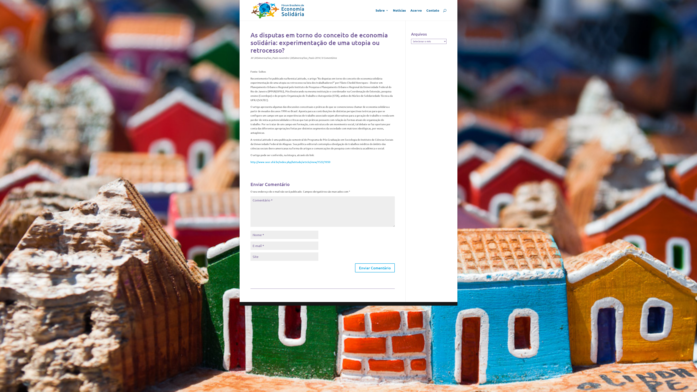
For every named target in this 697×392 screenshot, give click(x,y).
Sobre (380, 10)
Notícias (399, 10)
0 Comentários (329, 58)
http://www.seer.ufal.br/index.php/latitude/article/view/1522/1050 (290, 162)
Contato (432, 10)
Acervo (416, 10)
